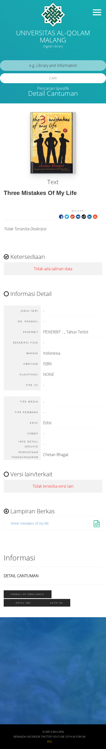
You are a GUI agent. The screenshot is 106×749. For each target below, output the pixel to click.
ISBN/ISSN (13, 678)
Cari (53, 78)
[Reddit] (84, 216)
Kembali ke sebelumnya (27, 594)
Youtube (59, 736)
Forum (80, 736)
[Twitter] (67, 216)
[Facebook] (61, 216)
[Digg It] (78, 216)
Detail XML (23, 602)
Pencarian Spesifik (53, 88)
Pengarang (13, 649)
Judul (9, 634)
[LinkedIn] (89, 216)
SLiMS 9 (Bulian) (53, 731)
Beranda (20, 736)
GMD (9, 721)
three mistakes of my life (30, 523)
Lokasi (10, 707)
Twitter (46, 736)
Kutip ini (56, 602)
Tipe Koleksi (14, 692)
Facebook (33, 736)
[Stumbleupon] (95, 216)
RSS (49, 741)
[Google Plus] (72, 216)
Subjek (10, 663)
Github (70, 736)
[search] (53, 65)
